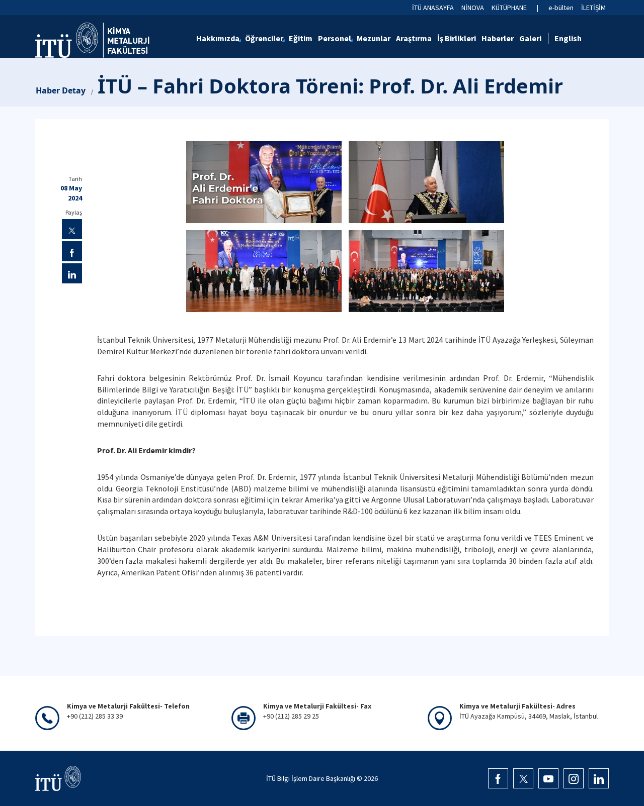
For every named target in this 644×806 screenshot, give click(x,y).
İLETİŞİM (593, 7)
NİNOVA (472, 7)
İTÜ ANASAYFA (433, 7)
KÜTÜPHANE (509, 7)
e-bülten (561, 7)
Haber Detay (61, 90)
